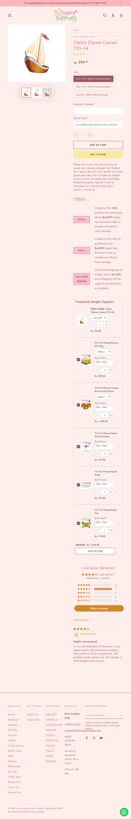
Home (76, 30)
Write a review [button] (99, 608)
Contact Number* (84, 104)
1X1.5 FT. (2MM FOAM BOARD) (93, 79)
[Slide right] (120, 3)
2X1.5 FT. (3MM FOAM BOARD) (93, 87)
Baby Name (100, 357)
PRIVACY (51, 714)
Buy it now (98, 154)
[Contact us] (124, 812)
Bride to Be (15, 751)
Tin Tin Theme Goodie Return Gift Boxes (107, 389)
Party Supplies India (84, 37)
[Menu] (10, 15)
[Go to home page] (65, 15)
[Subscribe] (121, 715)
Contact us (14, 792)
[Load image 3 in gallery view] (47, 93)
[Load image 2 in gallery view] (37, 93)
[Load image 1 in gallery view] (26, 93)
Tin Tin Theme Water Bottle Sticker (106, 435)
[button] (104, 15)
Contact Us (33, 719)
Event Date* (80, 118)
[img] (81, 629)
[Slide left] (10, 3)
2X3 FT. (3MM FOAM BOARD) (92, 95)
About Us (13, 787)
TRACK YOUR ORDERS (51, 756)
